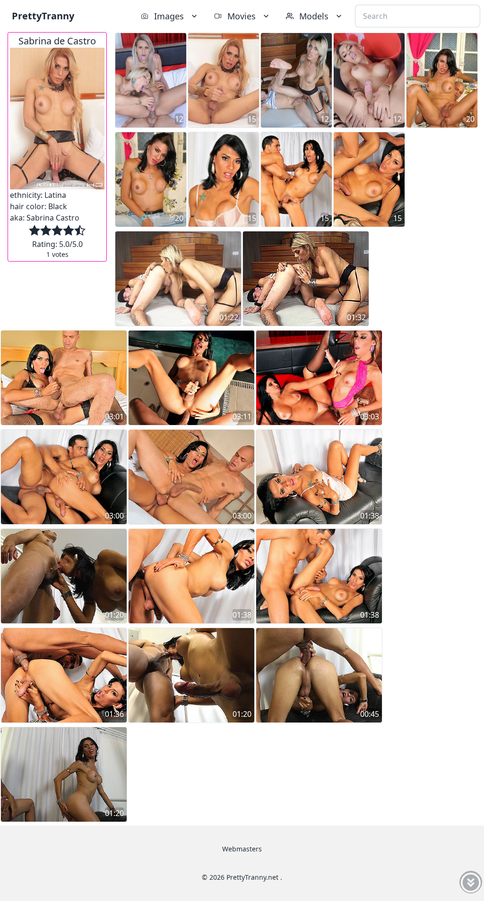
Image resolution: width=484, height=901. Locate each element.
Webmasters (242, 848)
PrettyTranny (43, 15)
